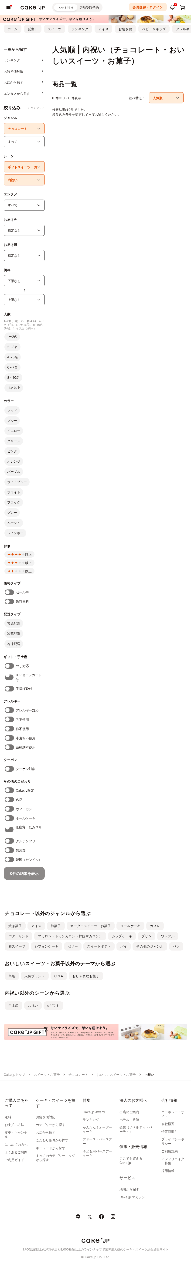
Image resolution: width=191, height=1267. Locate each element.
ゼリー (73, 946)
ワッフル (167, 936)
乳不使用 (22, 719)
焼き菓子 (15, 926)
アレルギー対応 (27, 710)
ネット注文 (66, 8)
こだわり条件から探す (52, 1140)
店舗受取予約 (89, 8)
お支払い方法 (14, 1125)
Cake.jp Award (94, 1112)
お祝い (33, 1005)
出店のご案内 (129, 1112)
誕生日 (33, 29)
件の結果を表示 (24, 873)
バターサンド (18, 936)
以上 (28, 554)
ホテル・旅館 (129, 1120)
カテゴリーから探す (50, 1125)
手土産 (13, 1005)
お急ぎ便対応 (45, 1117)
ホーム (12, 29)
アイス (103, 29)
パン (176, 946)
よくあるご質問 (16, 1152)
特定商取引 (169, 1131)
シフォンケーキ (46, 946)
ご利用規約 (169, 1151)
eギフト (53, 1005)
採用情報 (167, 1171)
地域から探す (129, 1189)
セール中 (22, 592)
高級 (11, 976)
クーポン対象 (25, 769)
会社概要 (167, 1124)
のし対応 (22, 666)
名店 (19, 800)
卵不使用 (22, 729)
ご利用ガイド (14, 1160)
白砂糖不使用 (25, 747)
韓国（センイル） (29, 860)
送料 (8, 1117)
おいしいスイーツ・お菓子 (116, 1074)
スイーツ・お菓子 (47, 1074)
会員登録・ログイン (148, 7)
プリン (146, 936)
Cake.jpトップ (14, 1074)
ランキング (80, 29)
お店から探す (45, 1132)
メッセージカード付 (28, 677)
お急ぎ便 (125, 29)
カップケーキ (122, 936)
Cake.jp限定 (25, 790)
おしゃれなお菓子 (85, 976)
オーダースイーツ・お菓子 (90, 926)
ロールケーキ (130, 926)
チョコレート (78, 1074)
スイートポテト (99, 946)
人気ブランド (34, 976)
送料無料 (22, 601)
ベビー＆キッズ (154, 29)
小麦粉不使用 (25, 738)
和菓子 (56, 926)
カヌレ (155, 926)
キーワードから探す (50, 1148)
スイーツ (54, 29)
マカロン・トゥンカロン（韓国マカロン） (70, 936)
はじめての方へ (16, 1144)
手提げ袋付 (24, 689)
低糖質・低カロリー (28, 829)
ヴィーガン (24, 809)
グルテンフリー (27, 841)
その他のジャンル (149, 946)
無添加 (21, 850)
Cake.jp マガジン (132, 1197)
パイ (123, 946)
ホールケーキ (25, 818)
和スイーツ (16, 946)
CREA (58, 976)
